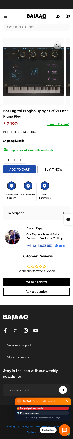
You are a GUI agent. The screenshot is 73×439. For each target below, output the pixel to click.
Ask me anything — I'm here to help (43, 417)
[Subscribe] (63, 390)
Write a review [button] (36, 282)
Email (62, 245)
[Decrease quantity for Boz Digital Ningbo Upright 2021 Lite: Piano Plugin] (8, 160)
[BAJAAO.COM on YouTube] (35, 330)
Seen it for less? (58, 124)
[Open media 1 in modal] (57, 45)
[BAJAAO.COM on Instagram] (25, 330)
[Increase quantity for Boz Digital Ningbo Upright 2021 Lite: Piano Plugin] (20, 160)
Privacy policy (27, 426)
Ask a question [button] (37, 291)
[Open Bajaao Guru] (64, 430)
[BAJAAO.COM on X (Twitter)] (15, 330)
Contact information (36, 432)
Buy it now (53, 169)
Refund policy (13, 426)
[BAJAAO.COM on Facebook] (5, 330)
